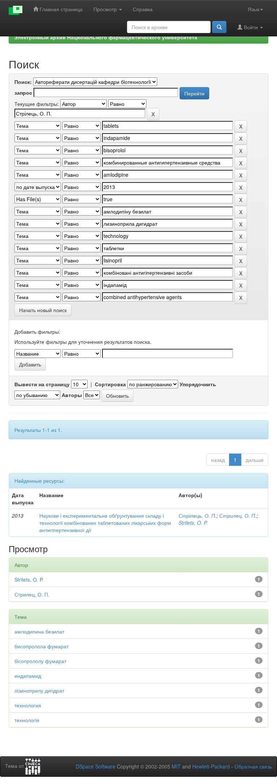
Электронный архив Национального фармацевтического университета (105, 37)
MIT (176, 766)
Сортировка (110, 384)
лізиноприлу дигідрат (39, 690)
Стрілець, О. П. (197, 515)
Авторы (72, 394)
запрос (23, 92)
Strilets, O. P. (193, 522)
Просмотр (105, 9)
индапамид (27, 675)
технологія (26, 720)
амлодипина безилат (39, 631)
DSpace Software (95, 766)
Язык (253, 9)
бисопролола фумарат (41, 646)
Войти (250, 27)
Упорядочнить (198, 384)
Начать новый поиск (43, 310)
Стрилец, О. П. (237, 515)
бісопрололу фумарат (40, 660)
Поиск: (23, 81)
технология (27, 705)
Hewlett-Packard (211, 766)
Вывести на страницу (42, 384)
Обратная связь (253, 766)
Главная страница (60, 9)
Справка (143, 9)
